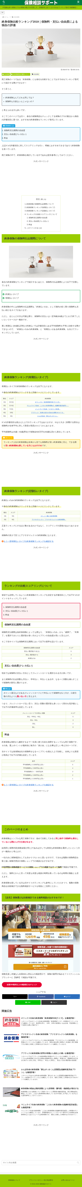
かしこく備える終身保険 (49, 516)
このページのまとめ (34, 228)
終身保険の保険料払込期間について (40, 204)
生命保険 (6, 74)
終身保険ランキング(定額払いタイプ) (40, 211)
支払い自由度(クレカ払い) (38, 221)
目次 (38, 199)
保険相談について (14, 1180)
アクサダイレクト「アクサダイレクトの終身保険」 (49, 519)
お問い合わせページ (68, 1180)
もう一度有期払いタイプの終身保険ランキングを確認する (29, 541)
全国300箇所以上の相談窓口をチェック (22, 985)
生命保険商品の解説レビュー (21, 74)
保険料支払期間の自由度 (38, 218)
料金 (30, 224)
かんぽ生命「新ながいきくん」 (47, 416)
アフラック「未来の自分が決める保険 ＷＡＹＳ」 (47, 412)
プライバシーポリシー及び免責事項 (41, 1180)
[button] (54, 1002)
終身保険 (36, 74)
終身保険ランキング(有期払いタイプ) (40, 207)
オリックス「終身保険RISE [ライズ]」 (48, 402)
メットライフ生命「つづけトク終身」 (48, 409)
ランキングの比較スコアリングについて (41, 214)
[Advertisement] (21, 178)
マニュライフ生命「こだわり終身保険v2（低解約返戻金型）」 (48, 405)
